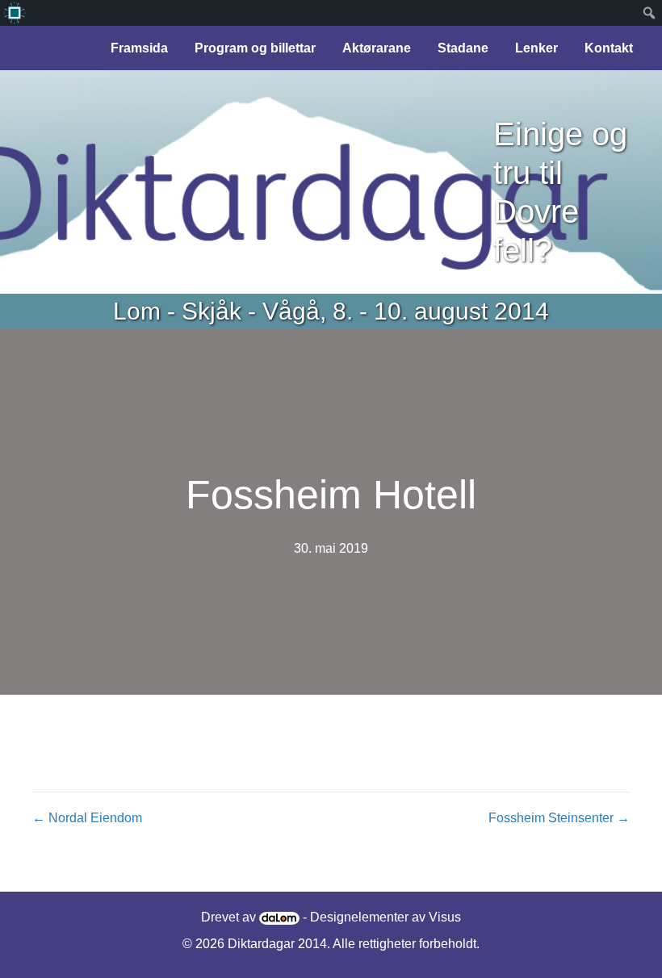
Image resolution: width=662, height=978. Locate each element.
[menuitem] (14, 13)
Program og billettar (255, 48)
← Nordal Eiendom (87, 818)
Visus (445, 917)
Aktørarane (376, 48)
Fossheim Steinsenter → (559, 818)
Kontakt (608, 48)
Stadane (463, 48)
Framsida (139, 48)
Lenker (536, 48)
